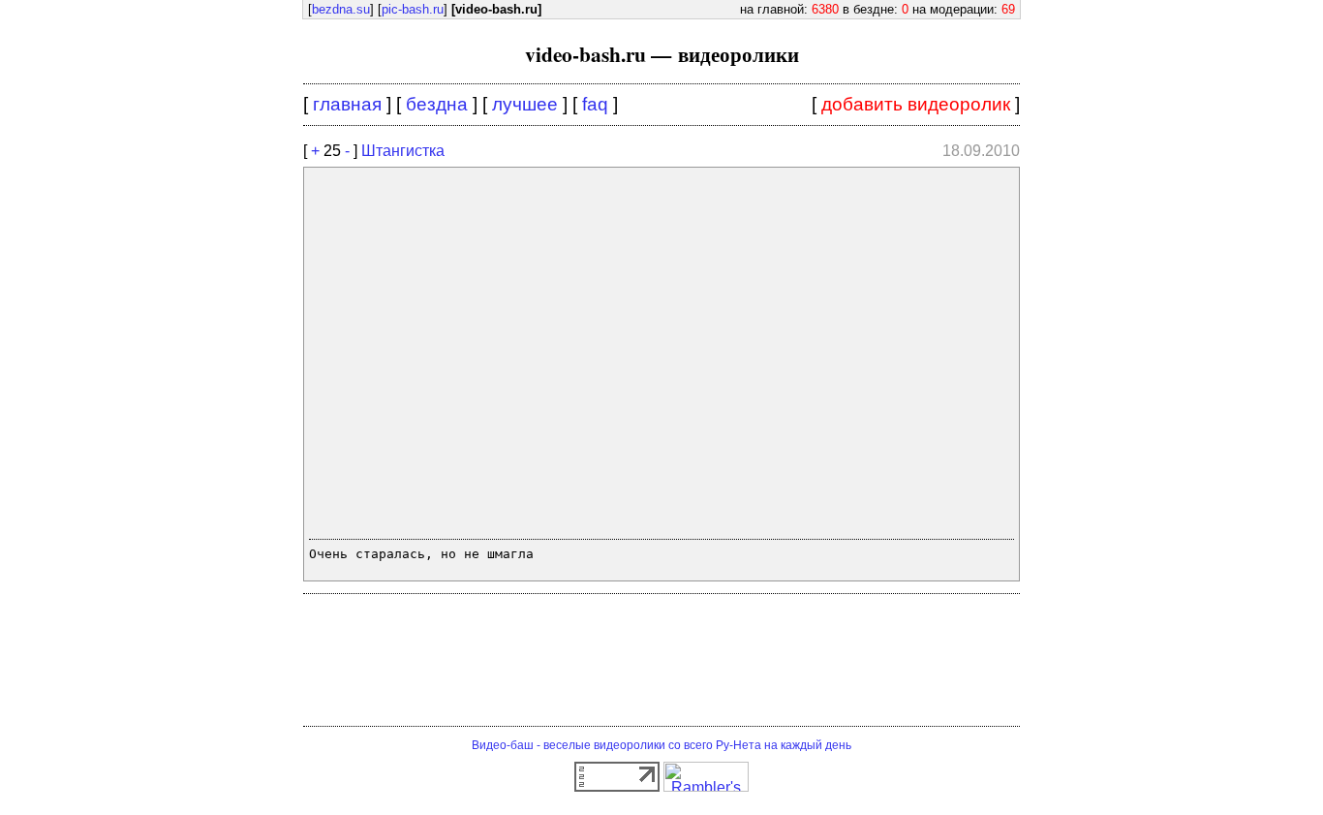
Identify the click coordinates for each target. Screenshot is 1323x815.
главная (347, 104)
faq (595, 104)
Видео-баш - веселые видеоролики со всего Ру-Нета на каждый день (661, 745)
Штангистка (403, 150)
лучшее (525, 104)
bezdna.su (341, 9)
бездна (437, 104)
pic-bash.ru (413, 9)
